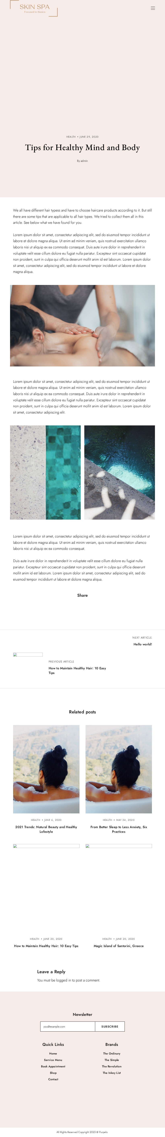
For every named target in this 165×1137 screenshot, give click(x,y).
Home (53, 1053)
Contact (53, 1079)
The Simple (112, 1060)
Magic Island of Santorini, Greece (119, 946)
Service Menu (53, 1060)
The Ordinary (111, 1053)
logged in (63, 980)
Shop (53, 1073)
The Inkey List (112, 1073)
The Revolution (112, 1066)
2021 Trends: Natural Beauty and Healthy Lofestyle (46, 829)
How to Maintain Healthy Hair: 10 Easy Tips (46, 946)
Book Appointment (53, 1066)
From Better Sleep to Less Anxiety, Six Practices (119, 829)
